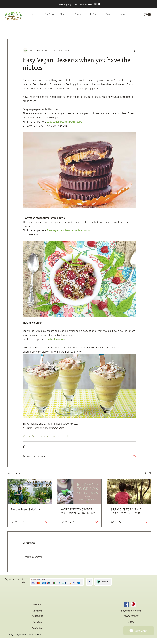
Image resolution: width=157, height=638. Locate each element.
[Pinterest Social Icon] (133, 604)
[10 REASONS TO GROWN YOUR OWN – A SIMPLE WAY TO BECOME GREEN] (79, 491)
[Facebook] (126, 604)
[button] (147, 14)
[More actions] (134, 50)
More (121, 29)
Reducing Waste (53, 29)
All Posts (11, 29)
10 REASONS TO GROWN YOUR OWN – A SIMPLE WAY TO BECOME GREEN (79, 511)
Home (97, 29)
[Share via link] (24, 446)
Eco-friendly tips (30, 29)
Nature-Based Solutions (25, 509)
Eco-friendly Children (77, 29)
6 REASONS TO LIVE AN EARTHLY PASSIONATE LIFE (128, 511)
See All (148, 473)
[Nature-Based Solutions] (30, 491)
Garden (109, 29)
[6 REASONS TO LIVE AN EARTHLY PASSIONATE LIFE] (129, 491)
